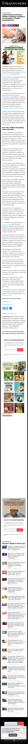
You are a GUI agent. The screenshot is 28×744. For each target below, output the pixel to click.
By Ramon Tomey (16, 559)
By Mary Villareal (16, 689)
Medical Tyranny (11, 324)
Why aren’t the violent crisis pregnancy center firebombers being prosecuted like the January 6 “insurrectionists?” (17, 701)
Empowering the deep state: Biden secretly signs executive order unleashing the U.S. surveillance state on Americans (16, 581)
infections (10, 322)
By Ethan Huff (15, 593)
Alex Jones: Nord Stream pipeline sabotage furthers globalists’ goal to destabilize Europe (16, 693)
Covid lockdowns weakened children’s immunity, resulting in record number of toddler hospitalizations (15, 590)
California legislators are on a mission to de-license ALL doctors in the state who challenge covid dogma (17, 642)
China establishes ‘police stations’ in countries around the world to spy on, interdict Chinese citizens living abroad (17, 669)
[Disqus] (14, 437)
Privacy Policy (10, 731)
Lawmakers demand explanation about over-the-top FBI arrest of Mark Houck (16, 710)
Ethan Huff (11, 22)
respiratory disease (7, 328)
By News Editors (16, 575)
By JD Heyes (15, 584)
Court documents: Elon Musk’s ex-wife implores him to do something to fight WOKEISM (16, 677)
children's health (19, 316)
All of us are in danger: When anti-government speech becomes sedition (16, 651)
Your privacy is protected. (8, 354)
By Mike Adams (16, 628)
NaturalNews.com (7, 305)
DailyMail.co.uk (6, 301)
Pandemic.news (6, 295)
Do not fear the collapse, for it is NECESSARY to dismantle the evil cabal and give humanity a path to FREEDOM (16, 625)
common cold (6, 318)
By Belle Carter (16, 550)
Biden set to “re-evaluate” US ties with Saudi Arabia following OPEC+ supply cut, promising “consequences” (16, 556)
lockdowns (16, 322)
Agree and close (12, 735)
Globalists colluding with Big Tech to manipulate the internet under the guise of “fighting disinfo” (17, 548)
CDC (12, 316)
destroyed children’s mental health (12, 108)
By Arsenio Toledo (16, 600)
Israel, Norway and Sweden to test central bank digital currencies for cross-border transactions (16, 598)
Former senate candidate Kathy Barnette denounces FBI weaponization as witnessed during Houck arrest (16, 685)
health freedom (6, 320)
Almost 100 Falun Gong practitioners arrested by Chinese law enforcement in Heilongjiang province (17, 565)
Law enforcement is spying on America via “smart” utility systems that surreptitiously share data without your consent (16, 634)
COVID (12, 318)
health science (16, 320)
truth (15, 328)
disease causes (19, 318)
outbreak (19, 324)
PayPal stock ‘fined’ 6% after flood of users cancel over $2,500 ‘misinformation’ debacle (16, 573)
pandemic (5, 326)
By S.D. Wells (15, 619)
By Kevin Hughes (16, 696)
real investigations (14, 326)
